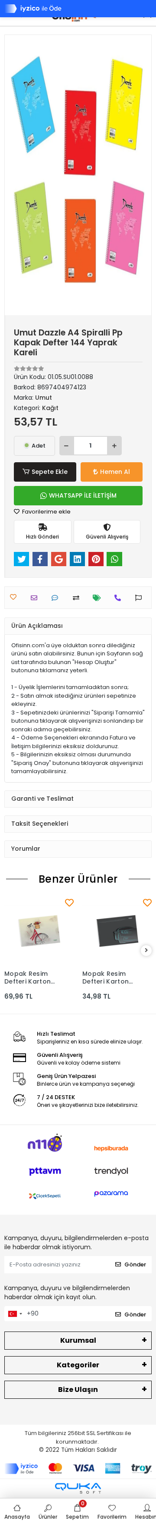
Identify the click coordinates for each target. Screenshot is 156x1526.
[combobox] (15, 1314)
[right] (146, 951)
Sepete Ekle (50, 471)
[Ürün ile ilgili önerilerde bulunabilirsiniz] (140, 597)
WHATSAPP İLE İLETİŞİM (83, 495)
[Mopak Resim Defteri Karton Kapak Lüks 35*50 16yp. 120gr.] (39, 930)
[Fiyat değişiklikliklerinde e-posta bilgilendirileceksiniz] (99, 597)
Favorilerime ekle (46, 512)
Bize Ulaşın (78, 1389)
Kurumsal (78, 1340)
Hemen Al (115, 471)
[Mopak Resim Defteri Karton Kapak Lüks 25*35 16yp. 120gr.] (117, 930)
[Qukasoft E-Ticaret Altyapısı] (78, 1488)
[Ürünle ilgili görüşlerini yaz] (57, 597)
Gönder (135, 1264)
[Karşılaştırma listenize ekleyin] (78, 597)
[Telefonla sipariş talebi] (119, 597)
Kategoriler (78, 1365)
